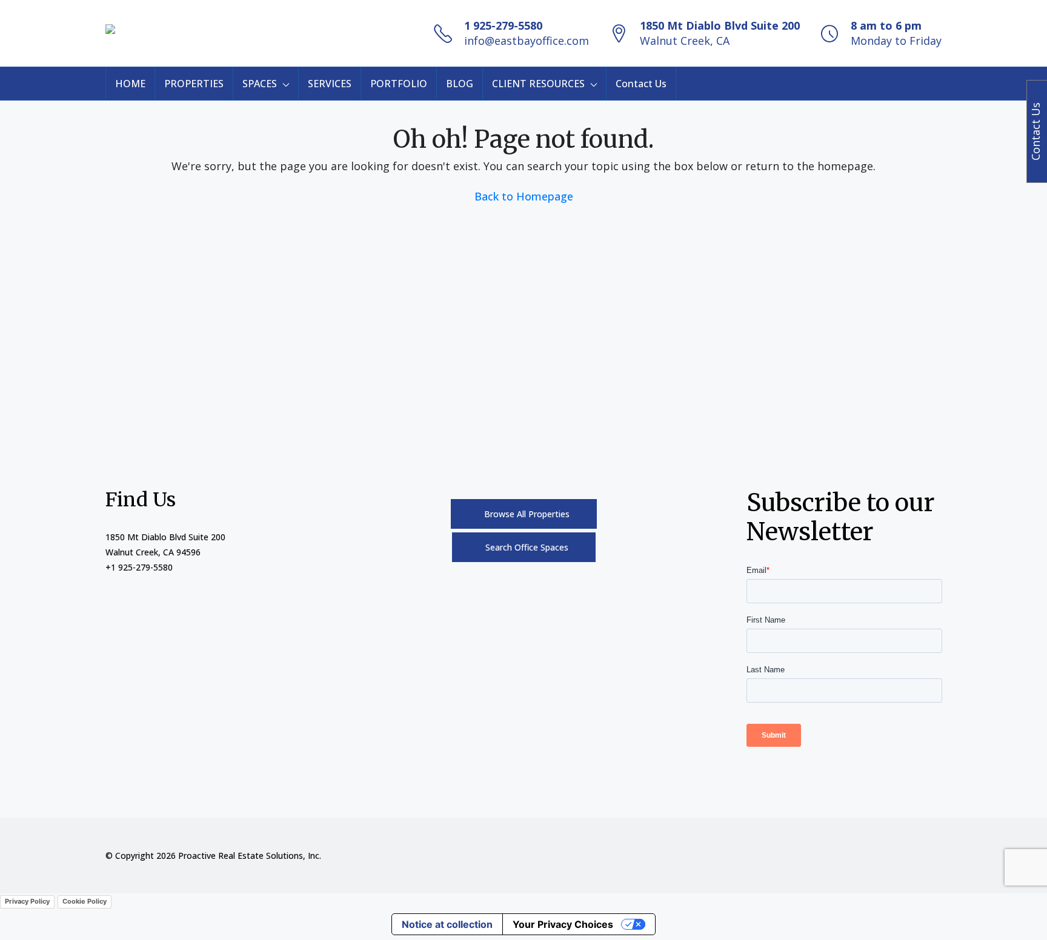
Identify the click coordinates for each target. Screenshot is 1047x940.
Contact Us (641, 83)
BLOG (459, 83)
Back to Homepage (523, 196)
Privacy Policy (27, 901)
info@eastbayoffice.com (526, 40)
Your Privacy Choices (563, 924)
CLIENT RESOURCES (538, 83)
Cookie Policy (84, 901)
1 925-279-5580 (503, 25)
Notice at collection (447, 924)
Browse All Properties (527, 514)
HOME (130, 83)
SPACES (259, 83)
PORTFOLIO (398, 83)
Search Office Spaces (526, 547)
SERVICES (329, 83)
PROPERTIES (194, 83)
